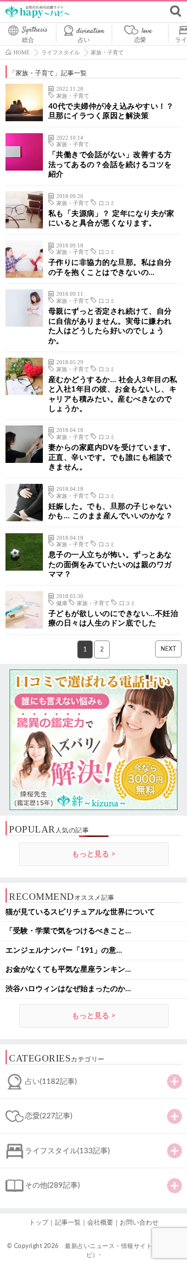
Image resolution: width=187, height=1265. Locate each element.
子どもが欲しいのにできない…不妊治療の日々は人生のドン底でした (113, 619)
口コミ (107, 203)
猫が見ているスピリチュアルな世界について (80, 912)
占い (84, 40)
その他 (52, 1185)
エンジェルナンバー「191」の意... (63, 950)
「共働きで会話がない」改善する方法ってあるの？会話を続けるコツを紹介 (110, 164)
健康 (61, 603)
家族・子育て (72, 96)
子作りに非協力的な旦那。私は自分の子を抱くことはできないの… (110, 267)
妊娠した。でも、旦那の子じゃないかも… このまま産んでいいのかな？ (110, 511)
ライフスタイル (67, 1151)
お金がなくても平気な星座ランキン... (68, 969)
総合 (28, 40)
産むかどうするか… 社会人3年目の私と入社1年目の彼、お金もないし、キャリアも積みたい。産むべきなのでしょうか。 (113, 394)
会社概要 (100, 1222)
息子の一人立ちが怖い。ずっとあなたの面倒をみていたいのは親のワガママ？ (110, 564)
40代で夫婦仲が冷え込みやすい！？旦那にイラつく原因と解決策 (111, 111)
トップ (38, 1222)
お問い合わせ (139, 1222)
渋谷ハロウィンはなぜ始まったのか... (68, 989)
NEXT (168, 649)
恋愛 (140, 40)
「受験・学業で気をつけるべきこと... (68, 931)
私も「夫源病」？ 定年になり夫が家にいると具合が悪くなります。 (111, 218)
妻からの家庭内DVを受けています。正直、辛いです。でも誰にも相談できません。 (112, 457)
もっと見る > (94, 854)
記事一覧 (68, 1222)
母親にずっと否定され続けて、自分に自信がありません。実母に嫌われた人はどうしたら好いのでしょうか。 (110, 326)
